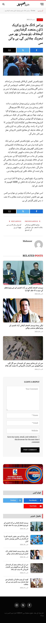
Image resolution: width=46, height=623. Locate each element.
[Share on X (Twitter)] (23, 50)
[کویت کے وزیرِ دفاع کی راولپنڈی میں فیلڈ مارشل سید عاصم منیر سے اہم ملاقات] (36, 583)
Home (33, 10)
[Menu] (42, 4)
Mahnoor (27, 241)
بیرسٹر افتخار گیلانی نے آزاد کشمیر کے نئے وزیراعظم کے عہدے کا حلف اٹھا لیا (23, 289)
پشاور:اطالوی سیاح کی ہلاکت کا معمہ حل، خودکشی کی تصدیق (33, 227)
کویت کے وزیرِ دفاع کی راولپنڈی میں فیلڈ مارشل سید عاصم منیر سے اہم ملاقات (16, 582)
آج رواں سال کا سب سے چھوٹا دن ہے (14, 226)
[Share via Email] (9, 50)
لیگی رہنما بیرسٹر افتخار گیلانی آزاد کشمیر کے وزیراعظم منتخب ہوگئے (26, 327)
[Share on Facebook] (36, 50)
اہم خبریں (40, 20)
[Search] (3, 4)
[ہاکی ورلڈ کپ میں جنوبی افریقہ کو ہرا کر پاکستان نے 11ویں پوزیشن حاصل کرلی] (36, 539)
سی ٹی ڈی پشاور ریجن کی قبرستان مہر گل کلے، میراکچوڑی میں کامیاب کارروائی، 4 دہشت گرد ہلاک (24, 365)
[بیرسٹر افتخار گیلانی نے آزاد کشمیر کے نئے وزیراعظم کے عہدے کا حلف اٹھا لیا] (23, 273)
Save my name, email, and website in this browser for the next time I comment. (23, 440)
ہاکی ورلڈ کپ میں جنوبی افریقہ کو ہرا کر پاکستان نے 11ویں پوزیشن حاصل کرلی (16, 539)
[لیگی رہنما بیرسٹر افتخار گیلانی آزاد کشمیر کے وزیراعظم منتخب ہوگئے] (23, 310)
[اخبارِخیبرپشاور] (23, 4)
